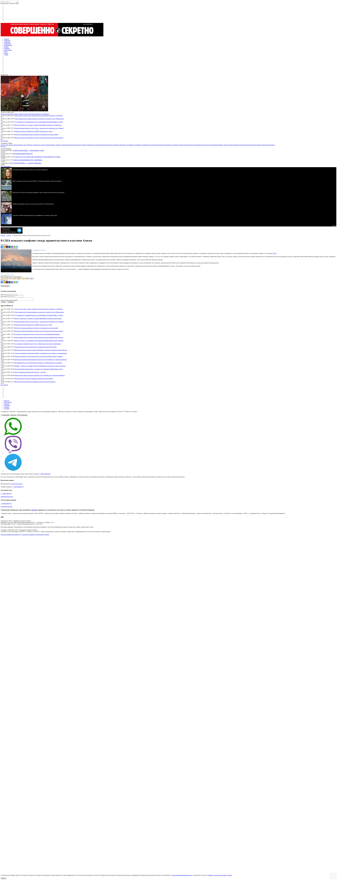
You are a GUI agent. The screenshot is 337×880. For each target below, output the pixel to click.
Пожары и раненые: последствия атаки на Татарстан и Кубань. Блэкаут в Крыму (38, 356)
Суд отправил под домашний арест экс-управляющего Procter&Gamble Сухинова (38, 122)
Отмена (3, 302)
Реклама (6, 404)
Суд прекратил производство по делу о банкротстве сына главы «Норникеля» (37, 344)
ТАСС (275, 253)
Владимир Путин (76, 145)
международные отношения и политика (196, 145)
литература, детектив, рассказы (174, 145)
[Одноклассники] (4, 247)
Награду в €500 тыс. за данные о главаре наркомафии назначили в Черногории (38, 125)
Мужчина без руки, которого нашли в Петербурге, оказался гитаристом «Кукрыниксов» (40, 350)
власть (93, 145)
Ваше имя (4, 295)
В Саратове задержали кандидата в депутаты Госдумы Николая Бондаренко (37, 334)
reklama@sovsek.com (7, 496)
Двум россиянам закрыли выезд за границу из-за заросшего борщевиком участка (38, 369)
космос (3, 145)
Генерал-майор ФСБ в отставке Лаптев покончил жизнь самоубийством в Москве (38, 337)
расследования (212, 145)
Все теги (3, 146)
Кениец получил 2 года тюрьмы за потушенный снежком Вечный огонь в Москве (39, 340)
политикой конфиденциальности (182, 875)
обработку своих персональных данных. (220, 875)
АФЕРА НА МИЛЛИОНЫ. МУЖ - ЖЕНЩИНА (27, 160)
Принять (3, 878)
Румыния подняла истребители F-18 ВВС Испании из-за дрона (33, 131)
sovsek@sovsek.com (16, 484)
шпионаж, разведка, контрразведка (60, 145)
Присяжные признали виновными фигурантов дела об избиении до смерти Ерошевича (40, 359)
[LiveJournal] (9, 247)
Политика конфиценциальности (10, 534)
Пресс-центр (8, 402)
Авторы (6, 407)
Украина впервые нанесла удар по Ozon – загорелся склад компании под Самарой (38, 128)
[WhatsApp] (14, 247)
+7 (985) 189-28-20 (44, 474)
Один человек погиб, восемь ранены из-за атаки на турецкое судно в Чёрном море (39, 118)
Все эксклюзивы (6, 166)
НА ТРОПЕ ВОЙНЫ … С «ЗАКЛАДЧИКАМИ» (27, 163)
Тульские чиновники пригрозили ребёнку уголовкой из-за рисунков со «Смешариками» (40, 353)
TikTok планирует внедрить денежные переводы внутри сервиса (33, 378)
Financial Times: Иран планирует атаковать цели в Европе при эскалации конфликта (39, 375)
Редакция (7, 405)
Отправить (11, 302)
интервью (272, 145)
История (6, 408)
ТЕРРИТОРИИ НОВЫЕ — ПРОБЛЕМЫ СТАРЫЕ (28, 150)
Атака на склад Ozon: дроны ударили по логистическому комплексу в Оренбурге (25, 114)
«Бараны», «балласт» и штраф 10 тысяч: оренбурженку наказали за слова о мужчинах (40, 366)
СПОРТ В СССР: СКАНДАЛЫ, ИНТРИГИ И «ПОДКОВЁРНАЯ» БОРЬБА (38, 157)
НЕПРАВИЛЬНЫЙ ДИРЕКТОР (23, 153)
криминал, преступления (225, 145)
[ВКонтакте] (2, 247)
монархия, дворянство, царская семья (38, 145)
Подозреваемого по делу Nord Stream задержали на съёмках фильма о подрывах (38, 362)
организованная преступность (104, 145)
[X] (7, 247)
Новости (6, 400)
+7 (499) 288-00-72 (18, 487)
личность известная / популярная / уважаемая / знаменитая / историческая (136, 145)
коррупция (243, 145)
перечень (34, 510)
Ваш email (4, 296)
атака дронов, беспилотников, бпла (16, 145)
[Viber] (12, 247)
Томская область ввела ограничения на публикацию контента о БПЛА (35, 347)
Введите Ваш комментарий (9, 300)
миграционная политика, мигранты (258, 145)
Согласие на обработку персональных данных (35, 534)
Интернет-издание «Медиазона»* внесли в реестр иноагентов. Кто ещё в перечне (38, 137)
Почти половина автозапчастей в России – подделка (30, 372)
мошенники (236, 145)
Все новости (4, 141)
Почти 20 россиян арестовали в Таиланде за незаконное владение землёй (36, 134)
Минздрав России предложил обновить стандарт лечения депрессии (34, 381)
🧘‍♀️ (31, 278)
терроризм (161, 145)
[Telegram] (17, 247)
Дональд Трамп (86, 145)
